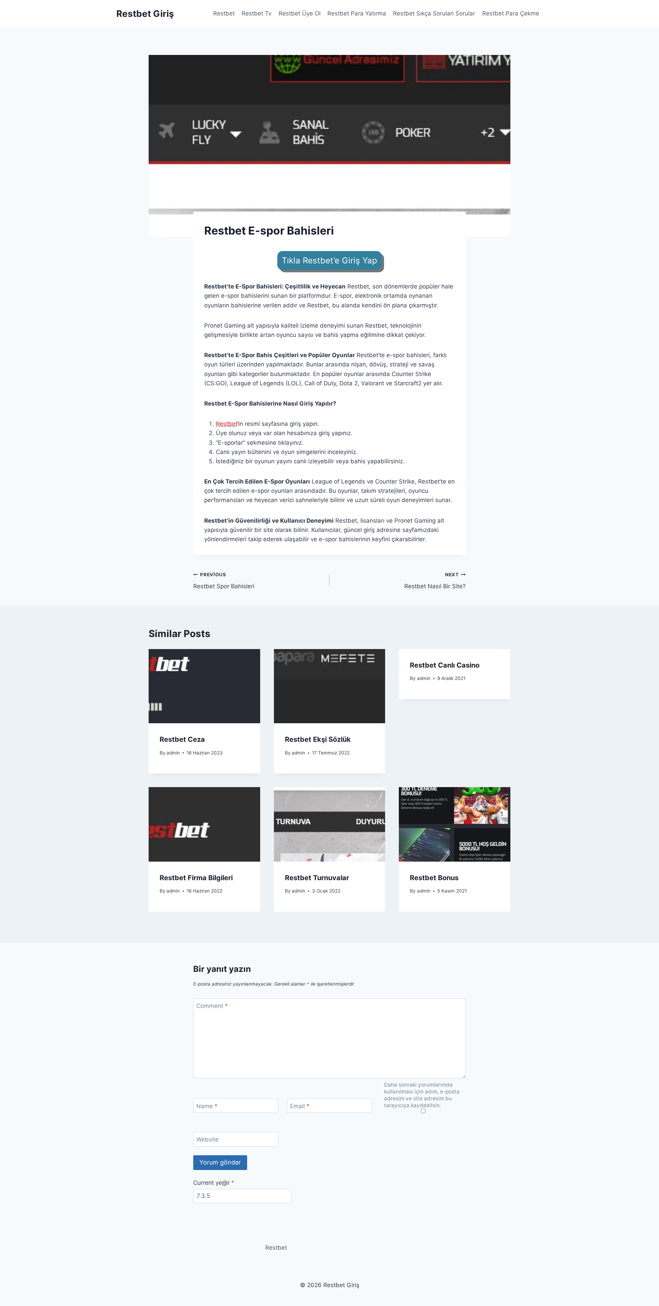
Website (207, 1139)
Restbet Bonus (434, 878)
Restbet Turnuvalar (317, 878)
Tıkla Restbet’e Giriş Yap (329, 260)
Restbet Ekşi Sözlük (318, 739)
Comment (212, 1005)
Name (207, 1106)
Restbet (224, 13)
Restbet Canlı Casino (444, 665)
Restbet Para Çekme (510, 13)
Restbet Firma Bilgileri (196, 878)
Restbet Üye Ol (300, 13)
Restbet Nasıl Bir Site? (435, 581)
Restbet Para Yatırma (356, 13)
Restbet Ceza (182, 739)
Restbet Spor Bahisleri (223, 581)
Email (300, 1106)
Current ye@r (213, 1182)
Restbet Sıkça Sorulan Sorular (434, 13)
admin (173, 753)
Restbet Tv (256, 13)
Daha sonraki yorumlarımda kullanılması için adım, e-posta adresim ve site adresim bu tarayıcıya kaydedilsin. (422, 1095)
